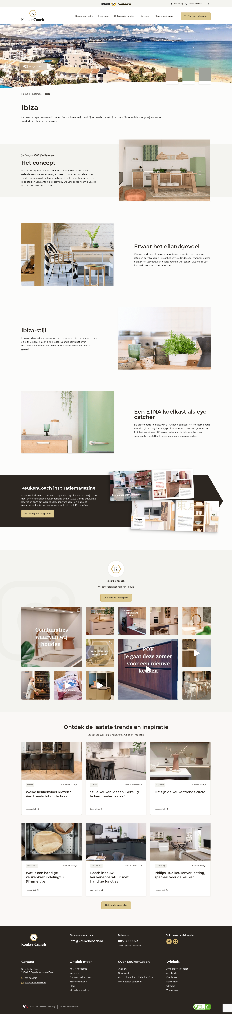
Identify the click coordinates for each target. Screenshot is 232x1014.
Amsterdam (172, 973)
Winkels (145, 16)
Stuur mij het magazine (38, 513)
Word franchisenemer (130, 981)
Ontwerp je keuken (124, 16)
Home (24, 94)
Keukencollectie (84, 16)
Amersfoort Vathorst (177, 969)
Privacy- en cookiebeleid (69, 1007)
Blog (72, 986)
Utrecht (170, 986)
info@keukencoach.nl (86, 941)
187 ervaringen (125, 4)
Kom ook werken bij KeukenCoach (136, 977)
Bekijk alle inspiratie (116, 905)
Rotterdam (172, 981)
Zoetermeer (172, 990)
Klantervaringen (164, 16)
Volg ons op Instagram (116, 597)
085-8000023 (128, 941)
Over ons (123, 969)
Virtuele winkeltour (80, 990)
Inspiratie (103, 16)
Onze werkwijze (126, 973)
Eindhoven (172, 977)
